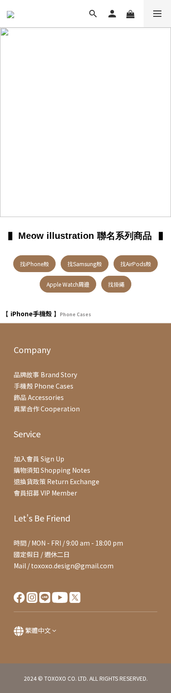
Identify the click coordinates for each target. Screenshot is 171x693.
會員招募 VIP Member (45, 492)
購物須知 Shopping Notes (52, 470)
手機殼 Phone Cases (43, 385)
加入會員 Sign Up (39, 458)
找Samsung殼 (84, 264)
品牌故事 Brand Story (45, 374)
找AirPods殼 (135, 264)
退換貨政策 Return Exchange (56, 481)
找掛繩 (116, 284)
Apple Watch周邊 (68, 284)
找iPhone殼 (34, 264)
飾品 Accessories (39, 397)
